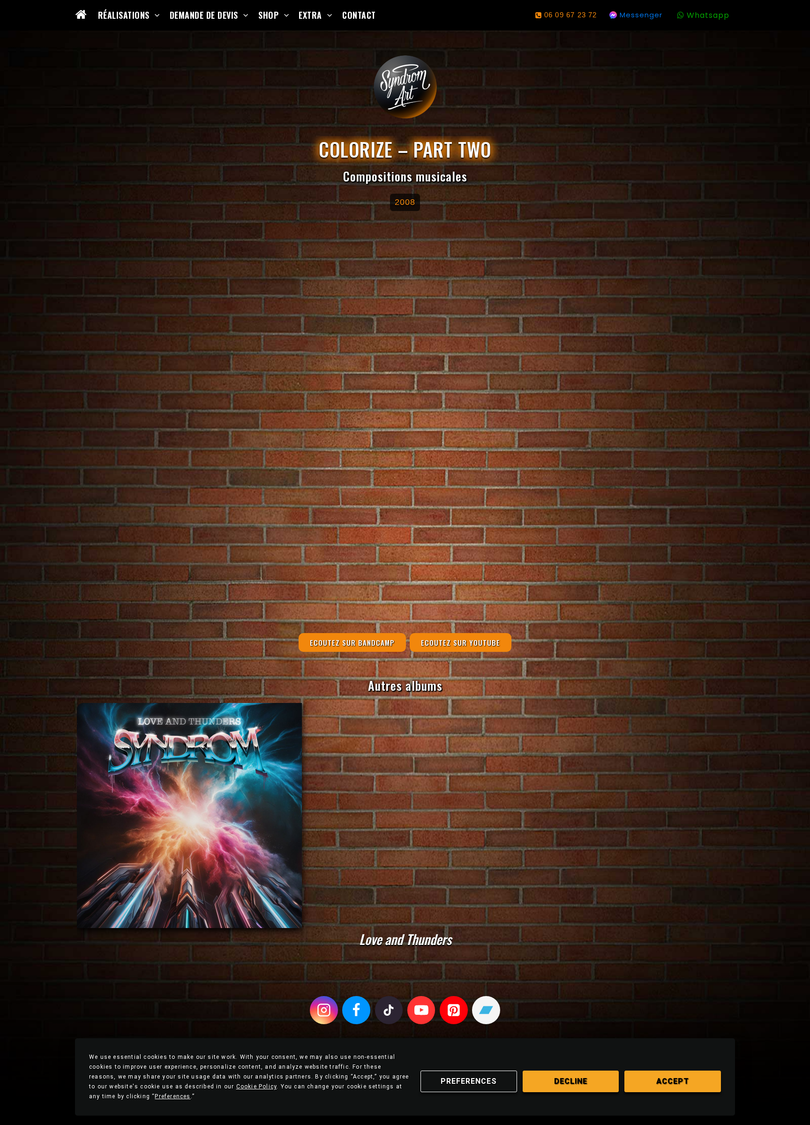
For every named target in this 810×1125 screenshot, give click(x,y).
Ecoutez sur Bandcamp (352, 642)
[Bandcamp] (486, 1010)
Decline (570, 1081)
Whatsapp (708, 15)
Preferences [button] (172, 1096)
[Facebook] (356, 1010)
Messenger (641, 15)
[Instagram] (324, 1010)
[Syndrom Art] (405, 87)
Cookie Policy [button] (256, 1086)
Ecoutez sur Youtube (460, 642)
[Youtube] (421, 1010)
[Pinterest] (454, 1010)
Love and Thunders (405, 939)
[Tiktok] (389, 1010)
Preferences (469, 1081)
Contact (359, 15)
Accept (672, 1081)
